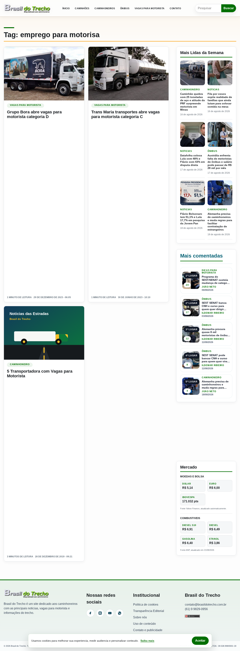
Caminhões (82, 8)
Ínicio (66, 8)
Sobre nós (140, 617)
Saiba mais (147, 640)
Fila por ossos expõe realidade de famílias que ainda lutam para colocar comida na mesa (220, 100)
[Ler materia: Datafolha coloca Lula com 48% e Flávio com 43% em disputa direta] (192, 134)
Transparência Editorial (148, 611)
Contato (175, 8)
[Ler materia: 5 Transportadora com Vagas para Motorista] (44, 333)
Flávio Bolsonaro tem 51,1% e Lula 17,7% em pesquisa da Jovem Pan (192, 218)
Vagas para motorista (149, 8)
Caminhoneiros (104, 8)
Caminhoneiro (20, 364)
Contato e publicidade (147, 630)
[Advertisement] (206, 431)
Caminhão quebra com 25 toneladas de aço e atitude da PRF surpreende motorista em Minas (192, 101)
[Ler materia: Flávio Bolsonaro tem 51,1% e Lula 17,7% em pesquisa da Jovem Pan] (192, 192)
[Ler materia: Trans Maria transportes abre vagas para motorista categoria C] (128, 73)
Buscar (229, 8)
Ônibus (124, 8)
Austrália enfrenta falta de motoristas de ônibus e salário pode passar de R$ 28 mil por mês (220, 162)
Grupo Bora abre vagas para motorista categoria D (34, 114)
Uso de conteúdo (144, 623)
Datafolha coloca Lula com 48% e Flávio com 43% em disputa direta (192, 160)
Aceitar (200, 640)
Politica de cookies (145, 604)
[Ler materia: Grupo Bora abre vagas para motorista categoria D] (44, 73)
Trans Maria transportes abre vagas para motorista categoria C (125, 114)
